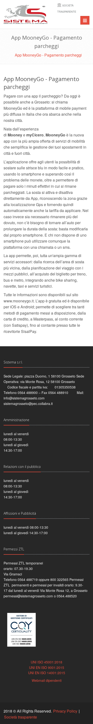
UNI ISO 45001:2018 (46, 662)
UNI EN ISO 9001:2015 (46, 667)
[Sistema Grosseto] (26, 14)
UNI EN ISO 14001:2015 (46, 672)
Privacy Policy (65, 711)
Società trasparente (20, 717)
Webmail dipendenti (47, 680)
